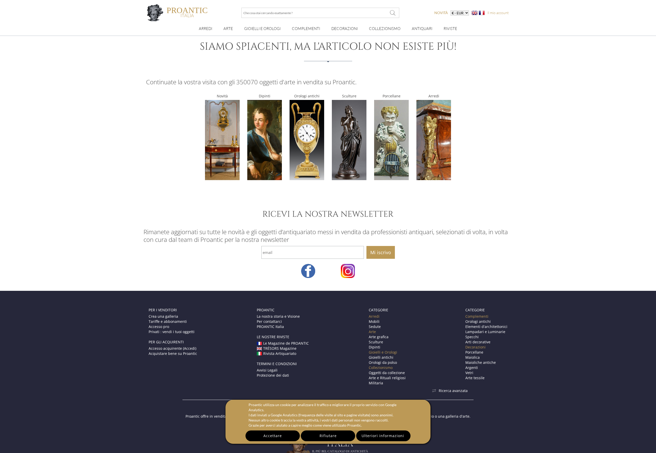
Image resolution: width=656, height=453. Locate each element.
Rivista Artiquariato (279, 353)
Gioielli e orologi (262, 28)
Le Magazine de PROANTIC (286, 343)
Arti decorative (477, 341)
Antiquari (422, 28)
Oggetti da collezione (387, 372)
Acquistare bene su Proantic (173, 353)
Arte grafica (378, 336)
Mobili (374, 321)
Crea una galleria (163, 316)
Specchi (472, 336)
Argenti (471, 367)
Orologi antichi (307, 96)
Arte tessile (475, 377)
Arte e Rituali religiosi (387, 377)
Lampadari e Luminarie (485, 331)
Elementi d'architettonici (486, 326)
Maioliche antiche (480, 362)
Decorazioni (344, 28)
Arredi (205, 28)
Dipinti (264, 96)
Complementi (306, 28)
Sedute (375, 326)
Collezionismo (385, 28)
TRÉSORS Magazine (279, 348)
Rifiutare (328, 435)
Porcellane (392, 96)
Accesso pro (159, 326)
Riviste (450, 28)
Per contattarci (269, 321)
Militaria (376, 382)
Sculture (349, 96)
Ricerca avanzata (453, 390)
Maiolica (472, 357)
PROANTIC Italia (270, 326)
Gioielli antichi (381, 357)
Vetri (469, 372)
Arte (228, 28)
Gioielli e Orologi (383, 352)
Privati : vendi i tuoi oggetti (171, 331)
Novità (222, 96)
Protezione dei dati (273, 375)
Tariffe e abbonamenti (168, 321)
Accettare (272, 435)
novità (441, 13)
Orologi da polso (383, 362)
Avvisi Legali (267, 370)
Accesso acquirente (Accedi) (172, 348)
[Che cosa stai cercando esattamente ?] (393, 13)
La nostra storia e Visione (278, 316)
